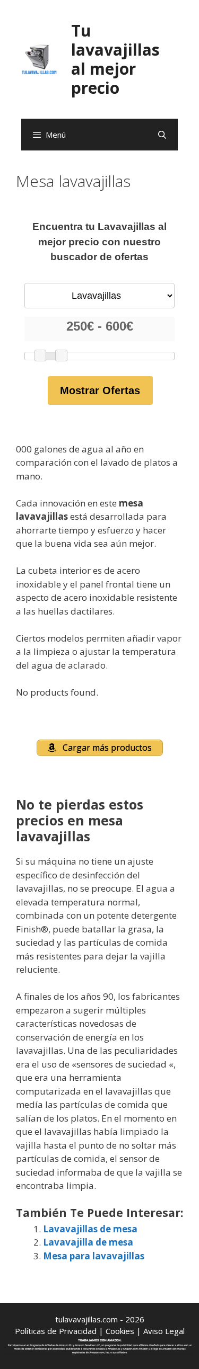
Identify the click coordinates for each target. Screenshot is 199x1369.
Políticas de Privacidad (56, 1331)
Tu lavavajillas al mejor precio (115, 59)
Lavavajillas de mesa (90, 1229)
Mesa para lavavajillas (93, 1256)
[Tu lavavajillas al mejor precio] (39, 58)
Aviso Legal (164, 1331)
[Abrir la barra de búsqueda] (162, 134)
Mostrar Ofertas (100, 390)
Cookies (120, 1331)
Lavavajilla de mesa (88, 1242)
